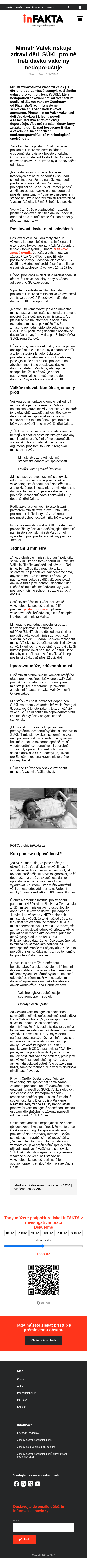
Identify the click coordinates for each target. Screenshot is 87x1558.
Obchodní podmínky (28, 1433)
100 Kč (10, 1233)
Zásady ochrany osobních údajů (34, 1440)
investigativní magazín (43, 25)
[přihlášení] (80, 7)
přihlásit (24, 1539)
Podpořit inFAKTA (34, 7)
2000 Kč (62, 1233)
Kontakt (50, 7)
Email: (16, 1520)
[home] (43, 21)
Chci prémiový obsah (43, 1340)
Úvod (31, 74)
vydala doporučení (36, 609)
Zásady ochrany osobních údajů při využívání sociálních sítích (42, 1455)
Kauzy (42, 74)
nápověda (45, 1303)
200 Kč (22, 1233)
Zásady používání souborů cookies (36, 1447)
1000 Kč (48, 1233)
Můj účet (22, 1400)
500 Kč (35, 1233)
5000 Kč (76, 1233)
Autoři (19, 7)
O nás (9, 7)
